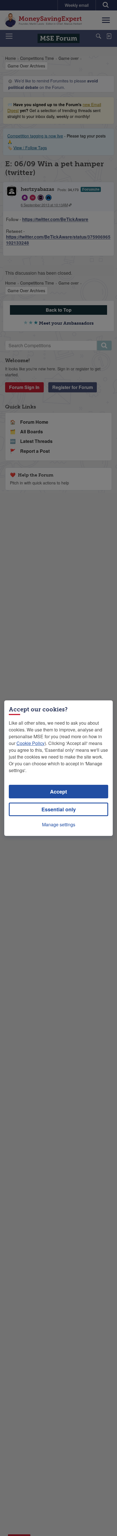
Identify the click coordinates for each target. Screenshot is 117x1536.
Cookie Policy (30, 743)
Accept (58, 791)
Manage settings (58, 824)
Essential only (58, 809)
